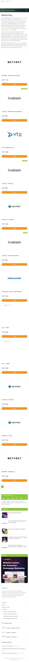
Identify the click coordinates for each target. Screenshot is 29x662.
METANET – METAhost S (8, 471)
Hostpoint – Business (8, 399)
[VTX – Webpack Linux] (14, 134)
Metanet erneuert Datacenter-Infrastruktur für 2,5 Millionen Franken (17, 546)
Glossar (3, 605)
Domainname (19, 43)
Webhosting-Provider (6, 28)
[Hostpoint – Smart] (14, 422)
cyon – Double (6, 363)
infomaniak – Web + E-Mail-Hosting (11, 291)
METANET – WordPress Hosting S (11, 75)
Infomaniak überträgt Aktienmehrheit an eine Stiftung (13, 648)
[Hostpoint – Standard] (14, 206)
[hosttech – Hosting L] (14, 170)
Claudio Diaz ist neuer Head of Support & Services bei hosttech (17, 537)
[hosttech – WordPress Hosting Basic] (14, 98)
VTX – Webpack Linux (8, 147)
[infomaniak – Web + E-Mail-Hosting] (14, 278)
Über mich (4, 602)
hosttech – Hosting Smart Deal (10, 255)
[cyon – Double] (14, 350)
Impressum (4, 609)
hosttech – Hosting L (7, 183)
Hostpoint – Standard (8, 219)
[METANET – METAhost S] (14, 458)
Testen (14, 84)
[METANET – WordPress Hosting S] (14, 62)
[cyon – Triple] (14, 314)
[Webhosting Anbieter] (14, 4)
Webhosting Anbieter (8, 10)
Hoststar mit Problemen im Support (17, 529)
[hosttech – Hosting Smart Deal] (14, 242)
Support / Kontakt (5, 607)
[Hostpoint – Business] (14, 386)
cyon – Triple (5, 327)
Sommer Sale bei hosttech (14, 512)
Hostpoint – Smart (7, 435)
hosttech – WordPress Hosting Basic (12, 111)
